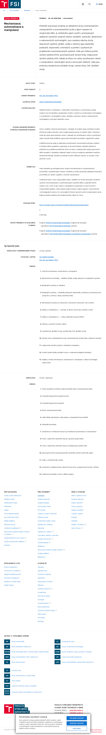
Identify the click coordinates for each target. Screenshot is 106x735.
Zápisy (6, 510)
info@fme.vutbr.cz (76, 713)
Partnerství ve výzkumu (12, 571)
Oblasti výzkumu (77, 503)
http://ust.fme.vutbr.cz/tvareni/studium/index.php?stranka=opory (64, 205)
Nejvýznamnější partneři (12, 574)
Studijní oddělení (43, 553)
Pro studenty (14, 10)
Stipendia (41, 528)
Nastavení (77, 728)
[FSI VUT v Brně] (10, 4)
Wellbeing (41, 546)
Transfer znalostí (77, 514)
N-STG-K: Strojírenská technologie (58, 223)
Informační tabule (44, 596)
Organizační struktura (45, 581)
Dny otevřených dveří (11, 517)
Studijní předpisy (43, 503)
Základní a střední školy (12, 581)
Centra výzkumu (77, 506)
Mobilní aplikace (9, 521)
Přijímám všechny (77, 718)
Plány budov (42, 614)
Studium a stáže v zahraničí (47, 514)
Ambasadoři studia (10, 503)
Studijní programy (44, 499)
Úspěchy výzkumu (77, 499)
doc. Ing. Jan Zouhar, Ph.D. (48, 96)
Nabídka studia (9, 499)
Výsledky (74, 521)
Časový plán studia (44, 506)
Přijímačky (7, 506)
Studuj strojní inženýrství (12, 496)
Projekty (74, 517)
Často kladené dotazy (11, 514)
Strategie (41, 600)
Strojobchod (42, 592)
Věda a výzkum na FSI (78, 496)
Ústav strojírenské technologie (50, 102)
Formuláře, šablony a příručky (48, 535)
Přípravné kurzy (9, 524)
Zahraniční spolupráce (11, 578)
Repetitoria (41, 557)
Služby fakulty (9, 585)
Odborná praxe (43, 517)
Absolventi (41, 578)
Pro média (41, 618)
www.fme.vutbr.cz (76, 710)
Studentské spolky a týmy (46, 521)
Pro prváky (41, 510)
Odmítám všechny (77, 723)
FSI (4, 10)
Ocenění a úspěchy (44, 574)
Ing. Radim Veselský (46, 257)
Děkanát (41, 585)
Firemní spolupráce (10, 567)
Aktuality (41, 567)
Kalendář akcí (42, 571)
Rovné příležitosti (43, 607)
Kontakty (7, 545)
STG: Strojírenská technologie (60, 226)
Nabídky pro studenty (45, 524)
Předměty (27, 10)
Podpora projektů (77, 510)
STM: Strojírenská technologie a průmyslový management (70, 234)
